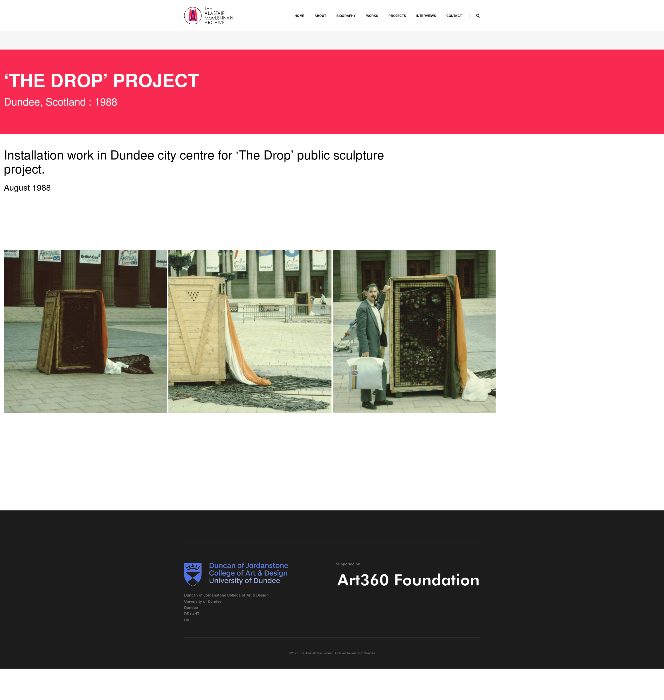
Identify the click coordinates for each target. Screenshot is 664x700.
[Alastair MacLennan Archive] (223, 15)
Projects (397, 16)
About (320, 16)
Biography (346, 16)
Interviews (426, 16)
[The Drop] (85, 331)
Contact (454, 16)
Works (372, 16)
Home (299, 16)
